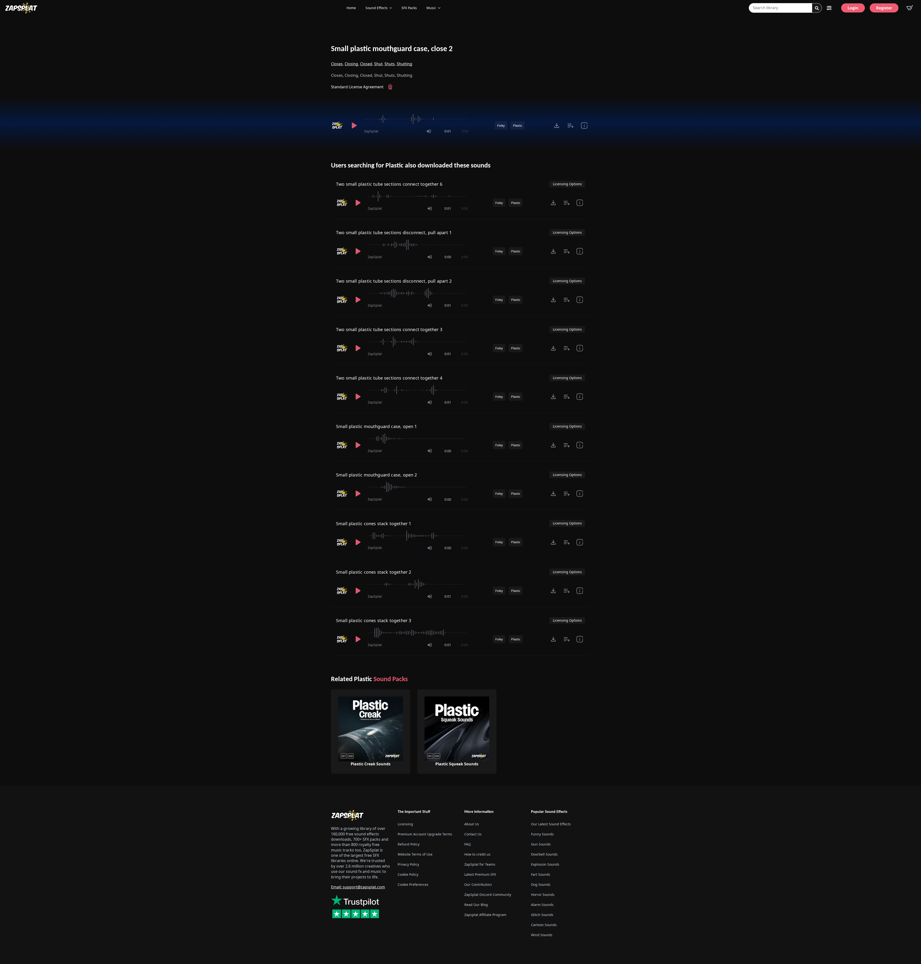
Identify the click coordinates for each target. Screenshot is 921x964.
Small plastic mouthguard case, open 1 (376, 426)
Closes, (337, 63)
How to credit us (477, 854)
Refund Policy (408, 844)
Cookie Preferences (413, 884)
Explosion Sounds (545, 864)
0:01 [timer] (447, 131)
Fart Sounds (540, 874)
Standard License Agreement (357, 86)
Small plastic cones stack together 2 (373, 572)
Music (431, 8)
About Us (471, 824)
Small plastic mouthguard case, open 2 (376, 475)
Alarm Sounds (542, 904)
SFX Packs (409, 8)
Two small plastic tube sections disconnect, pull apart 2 (394, 281)
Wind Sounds (541, 935)
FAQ (467, 844)
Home (351, 8)
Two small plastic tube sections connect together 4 (389, 378)
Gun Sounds (541, 844)
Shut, (379, 63)
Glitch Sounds (542, 914)
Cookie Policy (408, 874)
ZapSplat (371, 131)
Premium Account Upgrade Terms (425, 834)
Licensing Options (567, 184)
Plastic (517, 125)
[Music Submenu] (440, 7)
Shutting (404, 63)
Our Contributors (478, 884)
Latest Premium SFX (480, 874)
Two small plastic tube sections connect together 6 (389, 184)
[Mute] (429, 131)
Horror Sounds (543, 894)
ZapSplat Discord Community (487, 894)
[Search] (817, 8)
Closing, (352, 63)
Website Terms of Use (415, 854)
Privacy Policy (408, 864)
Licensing (405, 824)
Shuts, (390, 63)
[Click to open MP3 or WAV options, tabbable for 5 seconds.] (556, 125)
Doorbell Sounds (544, 854)
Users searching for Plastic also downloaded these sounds (410, 165)
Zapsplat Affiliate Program (485, 914)
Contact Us (473, 834)
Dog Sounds (540, 884)
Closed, (366, 63)
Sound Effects (377, 8)
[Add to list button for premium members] (570, 125)
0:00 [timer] (465, 131)
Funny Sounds (542, 834)
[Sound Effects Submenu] (392, 7)
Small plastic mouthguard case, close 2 (392, 49)
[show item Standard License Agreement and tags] (584, 125)
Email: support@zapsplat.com (358, 887)
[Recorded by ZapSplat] (337, 125)
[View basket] (909, 7)
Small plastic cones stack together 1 (373, 523)
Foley (501, 125)
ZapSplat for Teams (479, 864)
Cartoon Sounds (544, 924)
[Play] (354, 125)
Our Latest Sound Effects (551, 824)
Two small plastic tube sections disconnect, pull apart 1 (394, 232)
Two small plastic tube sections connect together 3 (389, 329)
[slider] (416, 119)
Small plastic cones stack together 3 (373, 620)
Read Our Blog (476, 904)
